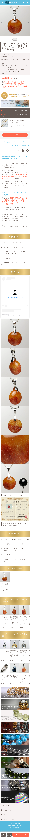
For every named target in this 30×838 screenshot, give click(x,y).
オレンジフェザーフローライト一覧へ (14, 226)
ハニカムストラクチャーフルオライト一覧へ (12, 247)
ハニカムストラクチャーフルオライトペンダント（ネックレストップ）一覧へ (13, 252)
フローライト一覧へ (6, 258)
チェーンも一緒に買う (18, 125)
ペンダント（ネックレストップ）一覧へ (11, 242)
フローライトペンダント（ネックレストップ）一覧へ (13, 263)
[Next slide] (29, 23)
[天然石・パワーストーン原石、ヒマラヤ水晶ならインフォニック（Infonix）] (11, 1)
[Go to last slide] (1, 23)
